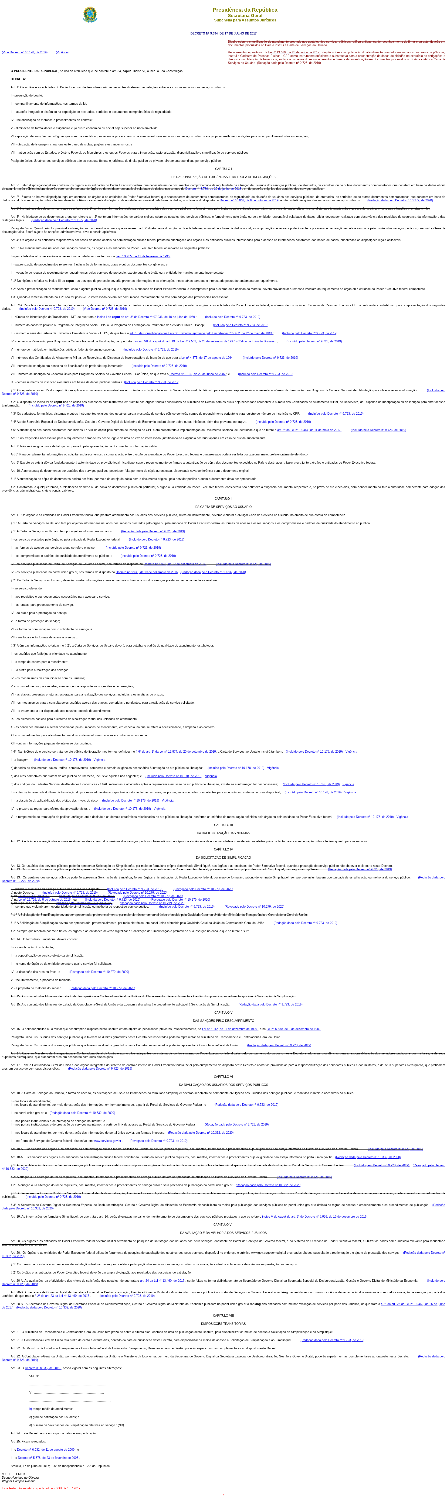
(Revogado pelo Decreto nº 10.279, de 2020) (203, 889)
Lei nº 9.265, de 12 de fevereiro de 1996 (143, 256)
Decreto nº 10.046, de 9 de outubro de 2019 (249, 200)
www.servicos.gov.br (108, 1141)
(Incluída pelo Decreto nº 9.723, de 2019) (70, 892)
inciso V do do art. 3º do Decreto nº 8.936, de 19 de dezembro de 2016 (314, 1216)
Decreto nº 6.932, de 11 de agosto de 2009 (46, 1449)
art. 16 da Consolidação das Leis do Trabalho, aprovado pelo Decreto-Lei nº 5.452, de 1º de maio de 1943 (201, 333)
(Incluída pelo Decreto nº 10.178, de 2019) (235, 768)
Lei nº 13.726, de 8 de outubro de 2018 (44, 899)
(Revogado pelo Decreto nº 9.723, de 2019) (158, 1141)
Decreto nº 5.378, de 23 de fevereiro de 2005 (48, 1458)
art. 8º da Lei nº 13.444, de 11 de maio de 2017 (309, 430)
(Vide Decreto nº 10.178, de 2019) (24, 52)
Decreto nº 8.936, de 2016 (43, 1368)
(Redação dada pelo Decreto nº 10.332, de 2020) (213, 572)
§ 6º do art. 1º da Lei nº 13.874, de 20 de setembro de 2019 (176, 751)
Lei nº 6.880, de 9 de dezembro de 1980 (294, 1029)
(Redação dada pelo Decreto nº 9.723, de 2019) (153, 531)
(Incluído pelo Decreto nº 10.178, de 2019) (314, 751)
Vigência (351, 751)
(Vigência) (62, 52)
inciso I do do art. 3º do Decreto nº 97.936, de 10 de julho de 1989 (146, 317)
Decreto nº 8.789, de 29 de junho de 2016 (213, 188)
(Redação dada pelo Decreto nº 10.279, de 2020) (400, 200)
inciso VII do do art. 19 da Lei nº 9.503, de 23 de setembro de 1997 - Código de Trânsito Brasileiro (206, 341)
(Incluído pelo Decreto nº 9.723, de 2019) (47, 308)
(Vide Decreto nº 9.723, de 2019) (105, 308)
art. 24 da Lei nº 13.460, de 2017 (162, 1280)
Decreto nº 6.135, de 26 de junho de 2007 (197, 374)
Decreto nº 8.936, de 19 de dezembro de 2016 (175, 564)
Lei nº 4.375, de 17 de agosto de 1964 (207, 357)
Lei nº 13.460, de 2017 (34, 896)
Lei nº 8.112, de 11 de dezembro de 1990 (230, 1029)
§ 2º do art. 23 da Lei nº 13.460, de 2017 (62, 1296)
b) (31, 1409)
